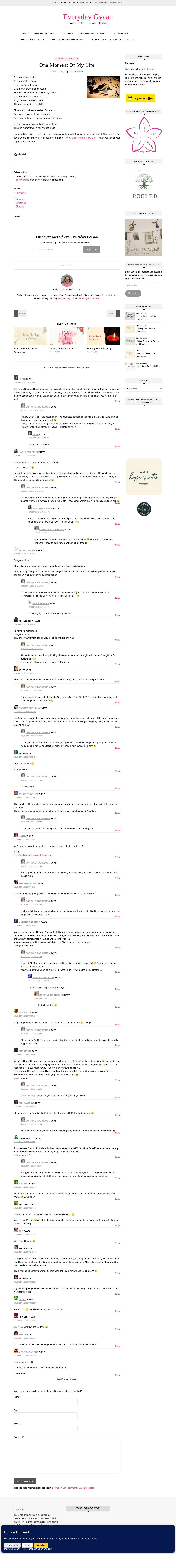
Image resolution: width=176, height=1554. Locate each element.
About (25, 33)
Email (17, 1410)
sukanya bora (28, 883)
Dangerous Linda (30, 708)
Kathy (22, 836)
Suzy (22, 1335)
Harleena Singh (29, 452)
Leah (22, 379)
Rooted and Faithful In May (148, 366)
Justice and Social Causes (106, 40)
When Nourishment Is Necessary (145, 355)
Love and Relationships (92, 33)
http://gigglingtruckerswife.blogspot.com (33, 855)
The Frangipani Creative (88, 298)
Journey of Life (28, 794)
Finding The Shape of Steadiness (145, 330)
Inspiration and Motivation (67, 40)
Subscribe (91, 249)
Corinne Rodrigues (76, 71)
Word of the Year (44, 33)
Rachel (23, 1184)
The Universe (22, 180)
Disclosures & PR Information (92, 3)
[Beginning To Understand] (20, 313)
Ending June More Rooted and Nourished (147, 342)
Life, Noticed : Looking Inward (146, 317)
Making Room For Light (100, 348)
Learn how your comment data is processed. (73, 1488)
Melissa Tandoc (28, 1352)
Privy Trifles (27, 550)
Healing (131, 40)
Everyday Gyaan (88, 17)
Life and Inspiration (67, 58)
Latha (22, 1299)
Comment (19, 1437)
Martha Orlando (29, 922)
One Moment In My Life (84, 138)
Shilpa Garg (26, 1103)
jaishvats (25, 1012)
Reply (117, 401)
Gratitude (67, 33)
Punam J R (25, 1051)
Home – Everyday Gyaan (64, 3)
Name (17, 1397)
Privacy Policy (116, 3)
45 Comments (67, 265)
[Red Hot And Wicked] (114, 313)
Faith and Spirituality (31, 40)
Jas (21, 1231)
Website (17, 1423)
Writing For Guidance (61, 348)
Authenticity (121, 33)
